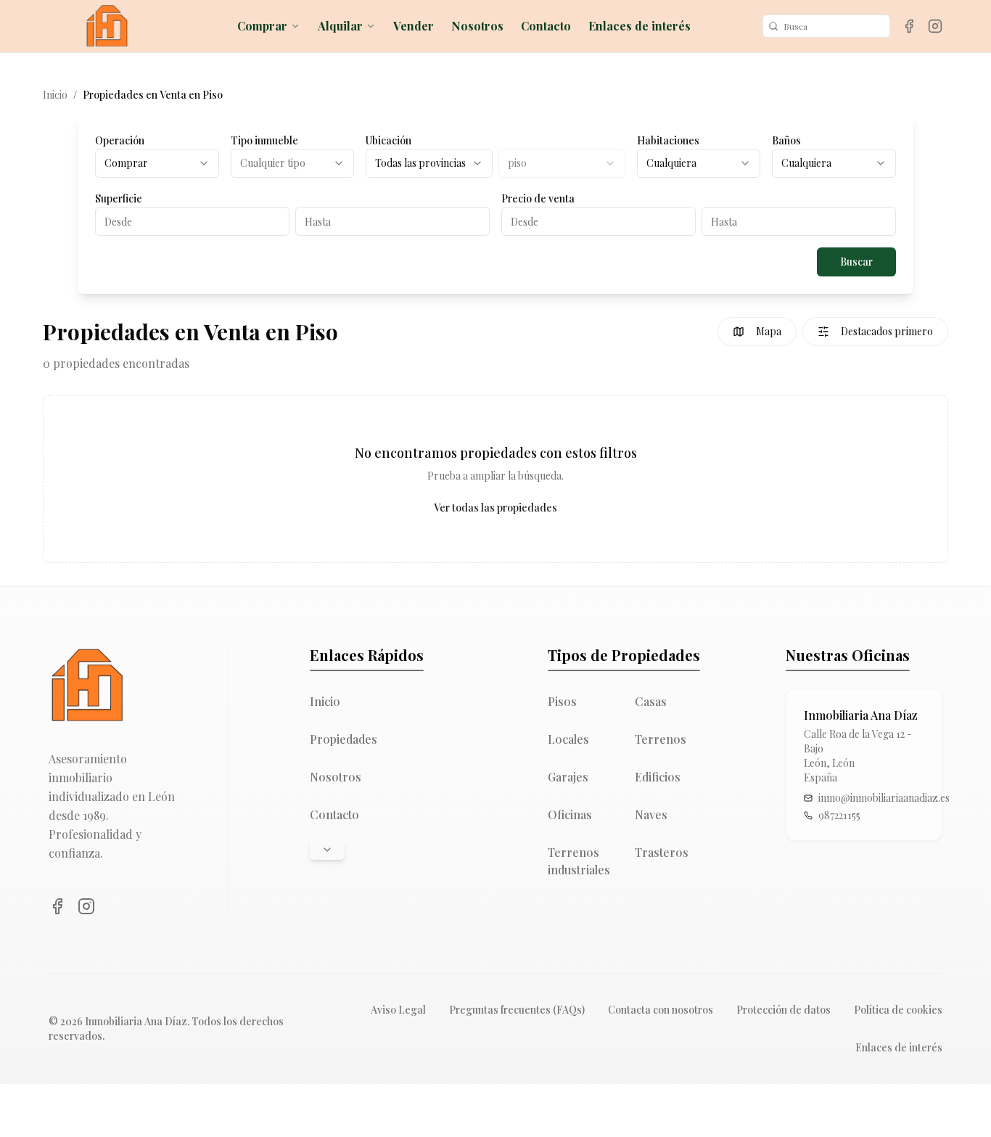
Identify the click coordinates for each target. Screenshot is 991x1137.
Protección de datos (783, 1010)
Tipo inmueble (264, 140)
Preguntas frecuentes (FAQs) (517, 1010)
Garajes (568, 776)
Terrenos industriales (579, 861)
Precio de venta (538, 198)
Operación (119, 140)
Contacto (546, 25)
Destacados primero (887, 331)
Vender (413, 25)
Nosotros (477, 25)
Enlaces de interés (639, 25)
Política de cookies (898, 1010)
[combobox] (157, 163)
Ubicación (388, 140)
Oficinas (570, 814)
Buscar (856, 261)
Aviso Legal (398, 1010)
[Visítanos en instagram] (935, 26)
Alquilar (340, 25)
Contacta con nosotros (660, 1010)
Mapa (768, 331)
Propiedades (343, 739)
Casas (651, 701)
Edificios (657, 776)
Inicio (55, 95)
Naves (651, 814)
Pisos (562, 701)
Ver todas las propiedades (495, 507)
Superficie (118, 198)
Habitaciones (668, 140)
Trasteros (661, 852)
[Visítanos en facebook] (909, 26)
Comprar (262, 25)
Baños (786, 140)
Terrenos (660, 739)
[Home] (107, 26)
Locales (568, 739)
